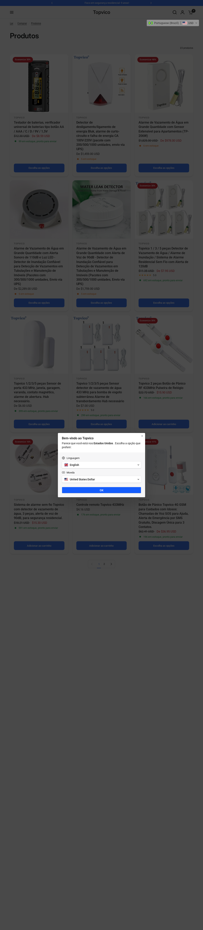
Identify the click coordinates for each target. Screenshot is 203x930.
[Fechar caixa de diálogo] (142, 436)
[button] (173, 23)
